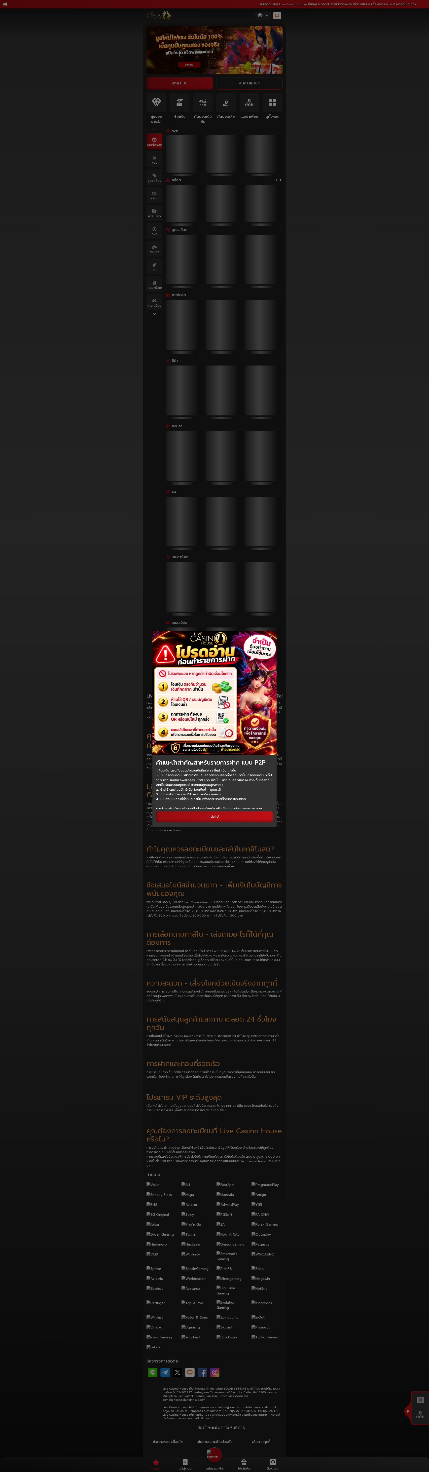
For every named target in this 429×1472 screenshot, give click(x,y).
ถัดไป (215, 816)
